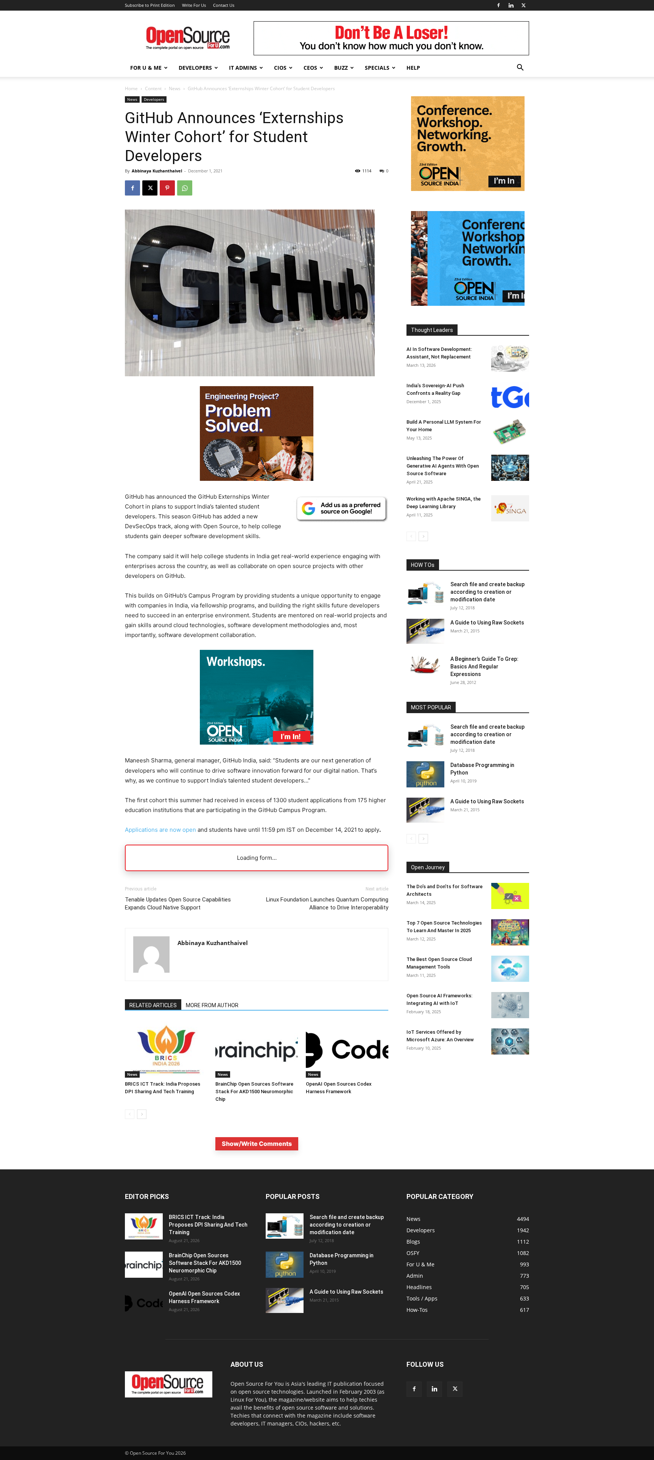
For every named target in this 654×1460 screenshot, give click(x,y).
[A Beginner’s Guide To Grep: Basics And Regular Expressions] (425, 664)
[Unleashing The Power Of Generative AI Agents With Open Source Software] (510, 468)
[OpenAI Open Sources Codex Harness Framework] (347, 1049)
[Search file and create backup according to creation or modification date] (425, 593)
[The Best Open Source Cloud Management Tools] (510, 969)
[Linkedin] (511, 5)
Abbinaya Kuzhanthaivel (157, 171)
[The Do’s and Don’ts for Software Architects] (510, 896)
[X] (523, 5)
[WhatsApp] (184, 188)
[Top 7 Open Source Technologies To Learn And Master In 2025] (510, 932)
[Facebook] (498, 5)
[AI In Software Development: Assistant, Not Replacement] (510, 359)
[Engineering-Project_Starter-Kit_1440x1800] (256, 478)
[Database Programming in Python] (425, 774)
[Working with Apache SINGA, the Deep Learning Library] (510, 508)
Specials (377, 67)
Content (153, 88)
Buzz (341, 67)
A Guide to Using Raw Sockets (487, 623)
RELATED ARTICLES (153, 1005)
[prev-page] (129, 1114)
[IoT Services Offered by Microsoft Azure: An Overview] (510, 1041)
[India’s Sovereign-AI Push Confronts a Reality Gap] (510, 395)
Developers (195, 67)
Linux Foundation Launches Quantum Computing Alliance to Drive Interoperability (327, 903)
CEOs (310, 67)
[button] (520, 68)
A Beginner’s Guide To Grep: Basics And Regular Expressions (484, 666)
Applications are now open (160, 829)
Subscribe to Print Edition (150, 5)
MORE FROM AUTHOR (212, 1005)
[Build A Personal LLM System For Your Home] (510, 431)
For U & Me (146, 67)
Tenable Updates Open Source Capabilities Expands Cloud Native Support (178, 903)
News (175, 88)
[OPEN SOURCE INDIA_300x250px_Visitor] (468, 303)
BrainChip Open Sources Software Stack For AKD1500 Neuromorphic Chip (254, 1091)
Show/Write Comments (257, 1143)
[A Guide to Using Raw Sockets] (425, 631)
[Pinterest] (167, 188)
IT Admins (243, 67)
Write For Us (194, 5)
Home (131, 88)
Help (413, 67)
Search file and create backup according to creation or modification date (487, 591)
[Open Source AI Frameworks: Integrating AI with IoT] (510, 1005)
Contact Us (223, 5)
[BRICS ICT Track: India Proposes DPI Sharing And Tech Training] (166, 1049)
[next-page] (141, 1114)
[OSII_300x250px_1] (256, 750)
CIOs (280, 67)
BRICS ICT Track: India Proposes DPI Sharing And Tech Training (208, 1224)
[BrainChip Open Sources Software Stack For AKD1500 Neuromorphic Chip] (256, 1049)
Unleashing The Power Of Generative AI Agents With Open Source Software (442, 465)
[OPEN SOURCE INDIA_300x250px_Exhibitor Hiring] (468, 189)
